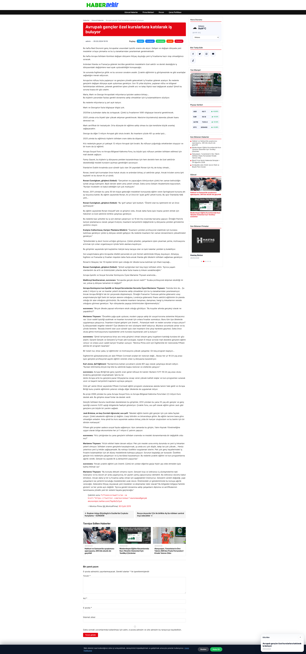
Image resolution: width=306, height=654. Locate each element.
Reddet (203, 649)
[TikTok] (193, 60)
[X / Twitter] (199, 54)
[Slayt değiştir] (201, 261)
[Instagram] (206, 54)
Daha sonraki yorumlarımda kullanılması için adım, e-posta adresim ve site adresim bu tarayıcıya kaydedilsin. (132, 630)
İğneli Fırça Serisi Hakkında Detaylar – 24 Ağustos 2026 (206, 161)
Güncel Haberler (131, 12)
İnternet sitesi (89, 617)
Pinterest (179, 41)
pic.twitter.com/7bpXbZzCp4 (109, 501)
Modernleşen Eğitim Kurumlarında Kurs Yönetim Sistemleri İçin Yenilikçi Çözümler (206, 149)
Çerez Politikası (175, 12)
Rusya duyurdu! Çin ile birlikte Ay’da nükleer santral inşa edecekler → (160, 514)
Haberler (86, 20)
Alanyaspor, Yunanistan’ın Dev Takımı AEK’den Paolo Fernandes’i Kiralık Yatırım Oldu (205, 156)
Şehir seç (197, 32)
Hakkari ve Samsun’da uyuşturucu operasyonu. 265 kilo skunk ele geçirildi (204, 143)
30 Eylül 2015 (125, 506)
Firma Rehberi (148, 12)
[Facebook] (193, 54)
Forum (161, 12)
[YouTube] (213, 54)
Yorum (86, 576)
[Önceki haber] (212, 77)
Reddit (170, 41)
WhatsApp (160, 41)
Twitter (140, 41)
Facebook (150, 41)
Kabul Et (216, 649)
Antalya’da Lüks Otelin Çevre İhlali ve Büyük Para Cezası (205, 166)
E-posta (87, 608)
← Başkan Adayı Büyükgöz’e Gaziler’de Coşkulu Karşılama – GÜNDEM (106, 514)
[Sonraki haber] (217, 77)
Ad (85, 598)
